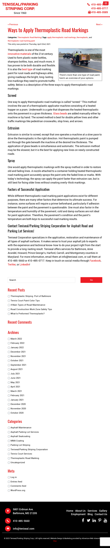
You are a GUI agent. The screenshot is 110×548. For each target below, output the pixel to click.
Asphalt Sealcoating (20, 436)
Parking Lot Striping (20, 445)
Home (69, 510)
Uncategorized (18, 462)
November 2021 (18, 356)
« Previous (13, 24)
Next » (99, 24)
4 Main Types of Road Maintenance (28, 305)
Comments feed (18, 486)
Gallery (103, 510)
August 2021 (17, 369)
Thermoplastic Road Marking (29, 37)
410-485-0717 (99, 8)
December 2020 (18, 404)
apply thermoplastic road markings (61, 37)
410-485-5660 (99, 4)
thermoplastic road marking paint (21, 41)
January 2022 (17, 347)
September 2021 (18, 365)
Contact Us (101, 514)
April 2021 (15, 386)
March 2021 (16, 391)
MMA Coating (17, 440)
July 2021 (15, 373)
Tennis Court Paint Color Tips (25, 300)
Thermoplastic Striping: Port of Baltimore (31, 296)
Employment (78, 514)
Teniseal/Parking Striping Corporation (29, 449)
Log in (14, 477)
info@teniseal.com (23, 528)
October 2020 (17, 413)
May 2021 (15, 382)
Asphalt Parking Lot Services (25, 432)
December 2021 (18, 352)
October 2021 (17, 360)
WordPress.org (18, 490)
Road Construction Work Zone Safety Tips (31, 309)
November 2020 (18, 408)
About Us (80, 510)
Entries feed (16, 481)
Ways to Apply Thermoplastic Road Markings (48, 30)
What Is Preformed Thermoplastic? (28, 313)
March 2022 (16, 338)
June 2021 (16, 378)
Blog (90, 514)
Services (92, 510)
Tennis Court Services (21, 453)
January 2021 (17, 400)
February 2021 (17, 395)
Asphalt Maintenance (21, 427)
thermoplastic (82, 37)
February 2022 (17, 343)
